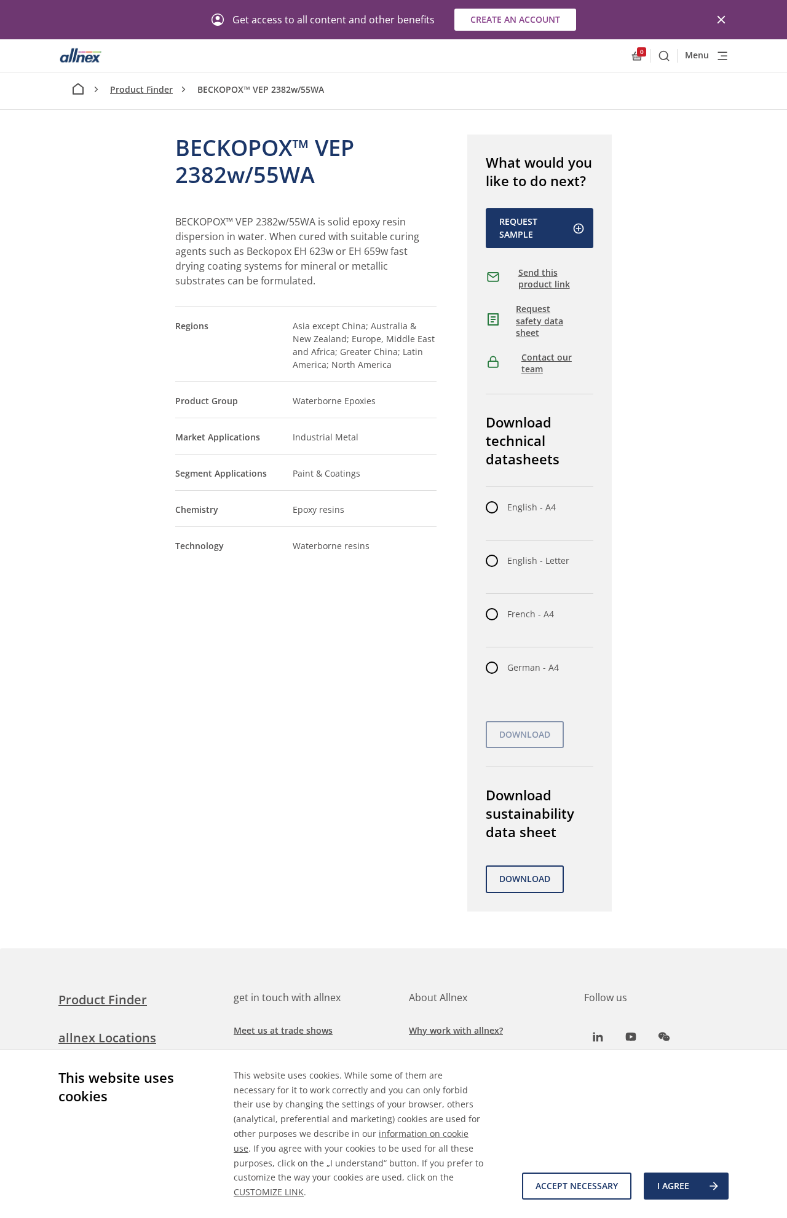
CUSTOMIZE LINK (269, 1192)
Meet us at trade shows (283, 1030)
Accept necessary (577, 1186)
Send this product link (544, 279)
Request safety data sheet (539, 320)
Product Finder (141, 89)
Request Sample (518, 228)
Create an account (515, 19)
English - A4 (531, 507)
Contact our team (546, 363)
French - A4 (530, 614)
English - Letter (538, 560)
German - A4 (533, 667)
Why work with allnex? (456, 1030)
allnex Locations (107, 1037)
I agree (673, 1186)
